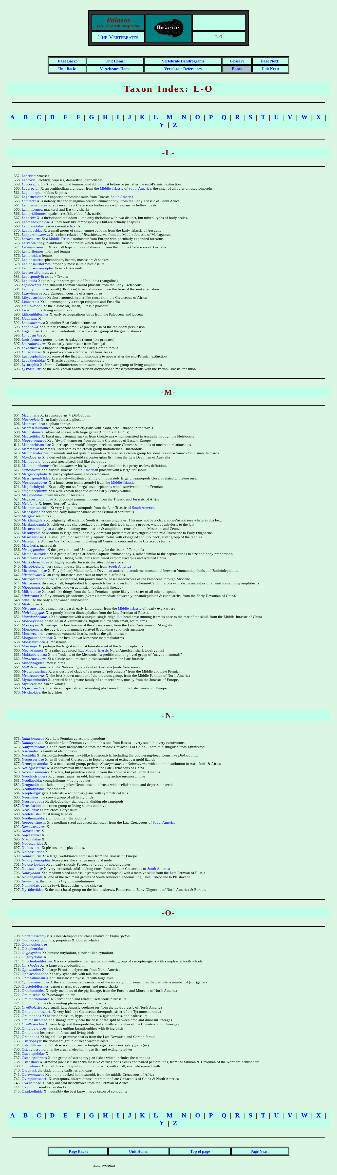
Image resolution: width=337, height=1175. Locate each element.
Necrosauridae (33, 759)
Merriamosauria (34, 524)
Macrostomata (32, 432)
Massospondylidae (36, 478)
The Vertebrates (118, 37)
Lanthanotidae (33, 226)
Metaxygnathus (33, 550)
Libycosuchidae (34, 297)
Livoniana (29, 318)
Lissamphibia (32, 310)
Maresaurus (31, 470)
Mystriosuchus (33, 688)
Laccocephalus (33, 184)
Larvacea (29, 243)
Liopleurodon (32, 306)
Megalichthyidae (34, 487)
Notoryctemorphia (36, 860)
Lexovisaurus (32, 293)
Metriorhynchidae (35, 562)
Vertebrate (171, 61)
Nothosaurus (31, 856)
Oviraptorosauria (35, 1079)
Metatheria (30, 545)
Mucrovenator (33, 650)
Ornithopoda (31, 1016)
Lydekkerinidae (34, 360)
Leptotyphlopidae (35, 289)
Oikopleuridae (33, 949)
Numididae (30, 885)
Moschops (29, 646)
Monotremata (32, 629)
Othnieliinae (31, 1066)
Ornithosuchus (33, 1024)
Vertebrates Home (115, 69)
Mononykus (31, 625)
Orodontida (30, 1037)
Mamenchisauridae (36, 445)
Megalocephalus (34, 491)
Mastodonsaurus (35, 482)
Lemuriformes (32, 251)
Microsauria (31, 583)
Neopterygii (31, 793)
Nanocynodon (32, 743)
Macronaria (30, 415)
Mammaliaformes (35, 453)
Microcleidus (32, 575)
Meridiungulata (33, 520)
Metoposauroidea (35, 554)
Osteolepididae (33, 1054)
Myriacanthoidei (34, 680)
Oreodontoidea (33, 991)
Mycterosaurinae (34, 671)
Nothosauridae (33, 852)
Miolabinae (30, 604)
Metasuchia (30, 541)
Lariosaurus (31, 239)
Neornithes (30, 797)
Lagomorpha (31, 193)
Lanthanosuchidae (36, 222)
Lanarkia (29, 218)
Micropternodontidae (38, 579)
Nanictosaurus (33, 738)
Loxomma (29, 348)
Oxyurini (29, 1087)
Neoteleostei (31, 814)
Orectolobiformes (35, 986)
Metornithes (31, 558)
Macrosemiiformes (36, 428)
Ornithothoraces (34, 1028)
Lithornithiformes (35, 314)
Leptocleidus (31, 285)
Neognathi (30, 785)
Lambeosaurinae (34, 205)
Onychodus (30, 965)
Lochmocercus (33, 323)
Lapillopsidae (32, 230)
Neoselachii (31, 806)
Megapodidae (32, 495)
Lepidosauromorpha (37, 268)
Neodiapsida (31, 780)
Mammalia (30, 449)
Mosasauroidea (33, 642)
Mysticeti (29, 684)
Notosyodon (31, 873)
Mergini (28, 516)
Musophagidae (33, 663)
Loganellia (30, 327)
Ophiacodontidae (35, 974)
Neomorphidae (33, 789)
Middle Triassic (111, 188)
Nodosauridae (32, 843)
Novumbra (30, 881)
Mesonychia (31, 533)
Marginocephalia (35, 474)
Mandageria (31, 457)
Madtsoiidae (31, 436)
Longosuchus (32, 335)
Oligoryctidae (32, 957)
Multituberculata (34, 655)
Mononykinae (32, 621)
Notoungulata (32, 877)
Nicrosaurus (31, 831)
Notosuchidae (32, 869)
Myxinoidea (31, 692)
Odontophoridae (34, 944)
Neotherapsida (33, 818)
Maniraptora (31, 461)
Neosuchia (30, 810)
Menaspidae (31, 512)
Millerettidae (31, 592)
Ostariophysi (31, 1041)
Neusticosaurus (33, 827)
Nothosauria (31, 848)
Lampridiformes (34, 214)
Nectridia (29, 755)
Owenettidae (31, 1083)
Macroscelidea (33, 424)
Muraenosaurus (34, 659)
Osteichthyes (31, 1045)
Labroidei (29, 180)
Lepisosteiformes (35, 272)
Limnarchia (30, 302)
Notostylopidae (33, 864)
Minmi (27, 600)
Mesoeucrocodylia (36, 529)
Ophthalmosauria (35, 978)
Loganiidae (30, 331)
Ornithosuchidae (34, 1020)
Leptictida (29, 281)
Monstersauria (32, 634)
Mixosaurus (31, 608)
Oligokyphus (31, 953)
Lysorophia (30, 365)
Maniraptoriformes (36, 466)
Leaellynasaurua (35, 247)
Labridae (28, 176)
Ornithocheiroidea (36, 999)
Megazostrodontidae (37, 499)
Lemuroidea (31, 256)
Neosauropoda (33, 801)
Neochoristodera (34, 776)
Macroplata (31, 419)
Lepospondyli (32, 277)
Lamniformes (32, 209)
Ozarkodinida (32, 1091)
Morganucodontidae (37, 638)
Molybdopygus (33, 613)
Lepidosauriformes (36, 264)
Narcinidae (30, 751)
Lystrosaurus (31, 369)
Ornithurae (30, 1033)
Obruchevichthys (35, 936)
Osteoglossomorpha (37, 1049)
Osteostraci (30, 1062)
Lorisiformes (31, 339)
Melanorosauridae (35, 508)
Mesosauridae (32, 537)
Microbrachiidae (34, 571)
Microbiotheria (33, 566)
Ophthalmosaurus (35, 982)
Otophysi (29, 1070)
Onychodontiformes (37, 961)
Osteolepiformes (34, 1058)
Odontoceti (30, 940)
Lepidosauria (32, 260)
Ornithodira (30, 1003)
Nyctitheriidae (32, 890)
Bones (237, 69)
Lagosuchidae (32, 197)
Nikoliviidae (31, 839)
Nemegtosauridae (35, 764)
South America (140, 188)
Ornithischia (31, 995)
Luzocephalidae (34, 356)
